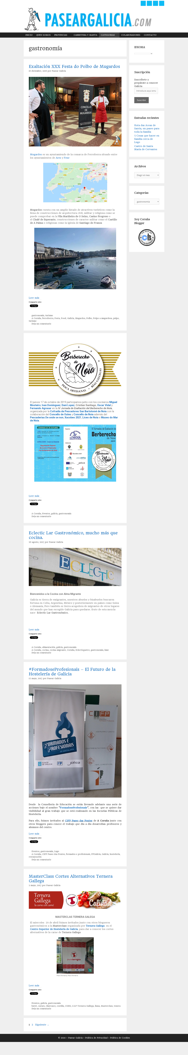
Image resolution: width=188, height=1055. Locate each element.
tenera (117, 1006)
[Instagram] (155, 3)
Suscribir (141, 100)
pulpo (116, 318)
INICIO (29, 35)
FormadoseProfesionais (73, 807)
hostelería (115, 854)
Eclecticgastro (83, 650)
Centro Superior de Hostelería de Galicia (54, 929)
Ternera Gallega (95, 925)
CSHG (68, 1006)
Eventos (46, 513)
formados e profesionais (78, 854)
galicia (54, 513)
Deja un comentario (41, 324)
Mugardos (36, 154)
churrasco (51, 1006)
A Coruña (36, 318)
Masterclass (107, 1006)
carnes (41, 1006)
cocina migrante (58, 650)
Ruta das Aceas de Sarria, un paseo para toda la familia (146, 128)
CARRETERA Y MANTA (85, 35)
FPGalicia (96, 854)
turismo (49, 315)
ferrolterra (47, 318)
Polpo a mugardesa (102, 318)
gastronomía (38, 315)
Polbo (89, 318)
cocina (45, 650)
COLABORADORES (130, 35)
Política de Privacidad (96, 1038)
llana (97, 1006)
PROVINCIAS (60, 35)
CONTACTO (150, 35)
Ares (58, 157)
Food (63, 318)
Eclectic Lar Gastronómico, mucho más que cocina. (73, 535)
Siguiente (42, 1024)
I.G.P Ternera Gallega (83, 1006)
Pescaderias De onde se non (46, 417)
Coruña (70, 650)
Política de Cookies (120, 1038)
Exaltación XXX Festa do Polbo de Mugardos (74, 66)
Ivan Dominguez (51, 405)
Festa (57, 318)
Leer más (34, 297)
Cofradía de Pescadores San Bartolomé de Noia (78, 411)
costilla (60, 1006)
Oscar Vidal (104, 405)
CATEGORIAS (108, 35)
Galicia (70, 318)
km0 (106, 650)
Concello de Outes (60, 414)
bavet (34, 1006)
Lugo (56, 851)
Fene (66, 157)
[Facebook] (143, 3)
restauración (35, 857)
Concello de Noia (83, 414)
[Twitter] (149, 3)
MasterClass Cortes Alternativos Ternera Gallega (71, 878)
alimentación (48, 647)
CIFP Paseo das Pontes (78, 820)
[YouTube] (161, 3)
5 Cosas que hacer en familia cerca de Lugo (146, 138)
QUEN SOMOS (43, 35)
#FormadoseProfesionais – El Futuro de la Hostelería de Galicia (72, 671)
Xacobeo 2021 (72, 417)
